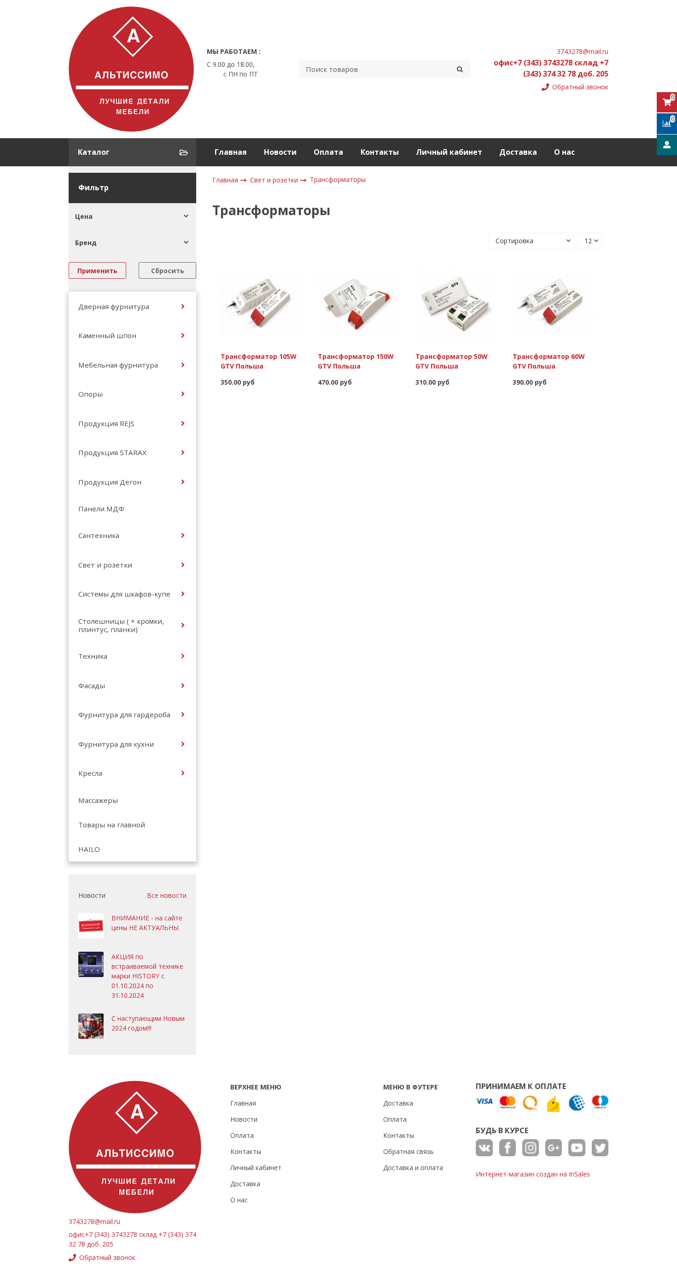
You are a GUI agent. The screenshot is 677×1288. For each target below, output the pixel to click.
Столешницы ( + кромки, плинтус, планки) (121, 625)
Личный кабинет (449, 152)
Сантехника (98, 535)
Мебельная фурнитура (118, 365)
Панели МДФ (101, 508)
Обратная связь (408, 1151)
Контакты (380, 152)
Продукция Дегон (109, 482)
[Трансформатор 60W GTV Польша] (553, 303)
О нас (564, 152)
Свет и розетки (105, 565)
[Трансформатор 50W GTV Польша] (455, 303)
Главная (231, 152)
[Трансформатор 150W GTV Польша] (358, 303)
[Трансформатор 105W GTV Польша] (261, 303)
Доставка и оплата (413, 1167)
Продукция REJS (106, 423)
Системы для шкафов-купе (124, 594)
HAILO (89, 849)
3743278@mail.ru (582, 51)
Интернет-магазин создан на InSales (533, 1174)
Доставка (518, 152)
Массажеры (98, 800)
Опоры (90, 394)
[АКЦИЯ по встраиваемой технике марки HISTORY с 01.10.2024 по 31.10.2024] (91, 964)
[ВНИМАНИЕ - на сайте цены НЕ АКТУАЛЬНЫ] (91, 925)
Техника (92, 656)
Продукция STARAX (112, 452)
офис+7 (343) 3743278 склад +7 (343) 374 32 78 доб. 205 (551, 68)
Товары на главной (111, 824)
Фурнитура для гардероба (124, 714)
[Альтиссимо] (131, 69)
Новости (280, 152)
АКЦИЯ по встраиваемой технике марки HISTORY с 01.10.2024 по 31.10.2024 (147, 976)
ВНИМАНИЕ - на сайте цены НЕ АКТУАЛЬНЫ (146, 922)
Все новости (167, 895)
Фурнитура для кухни (116, 744)
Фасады (91, 685)
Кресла (90, 773)
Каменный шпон (107, 335)
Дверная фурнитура (113, 306)
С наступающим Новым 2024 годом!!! (148, 1023)
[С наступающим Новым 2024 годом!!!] (91, 1026)
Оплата (328, 152)
